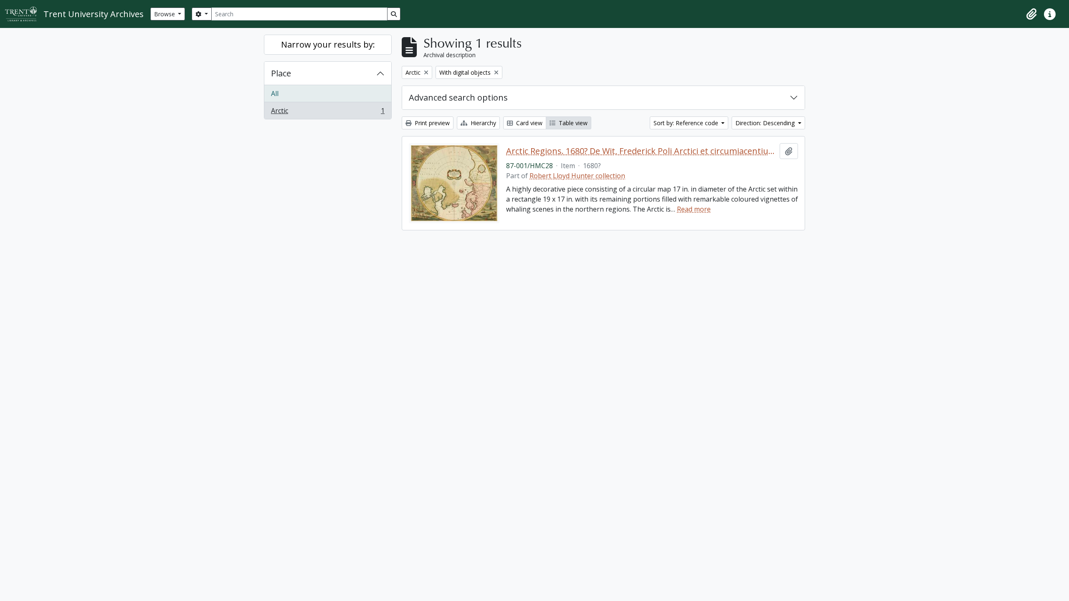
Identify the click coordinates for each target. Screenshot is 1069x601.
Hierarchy (482, 123)
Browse (165, 14)
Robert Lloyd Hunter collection (577, 175)
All (275, 93)
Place (281, 73)
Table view (572, 123)
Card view (528, 123)
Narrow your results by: (328, 44)
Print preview (431, 123)
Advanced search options (458, 97)
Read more (694, 209)
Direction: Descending (765, 123)
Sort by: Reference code (687, 123)
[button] (1031, 14)
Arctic (328, 112)
